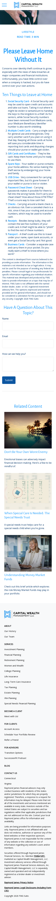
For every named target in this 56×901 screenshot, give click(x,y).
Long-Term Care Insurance (17, 681)
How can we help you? (14, 353)
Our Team (9, 636)
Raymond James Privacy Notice (18, 882)
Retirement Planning (14, 660)
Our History (10, 631)
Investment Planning (14, 649)
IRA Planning (10, 698)
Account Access (12, 729)
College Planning (12, 670)
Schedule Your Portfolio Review (19, 734)
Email (5, 336)
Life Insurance (11, 676)
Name (5, 318)
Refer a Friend (11, 739)
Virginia (7, 783)
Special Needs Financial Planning (20, 703)
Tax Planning (10, 687)
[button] (7, 626)
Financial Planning (12, 654)
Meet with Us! (11, 716)
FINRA (37, 856)
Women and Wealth (14, 665)
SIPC (42, 856)
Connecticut (10, 778)
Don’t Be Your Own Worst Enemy (26, 452)
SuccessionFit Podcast (15, 758)
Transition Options (13, 752)
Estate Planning (12, 692)
